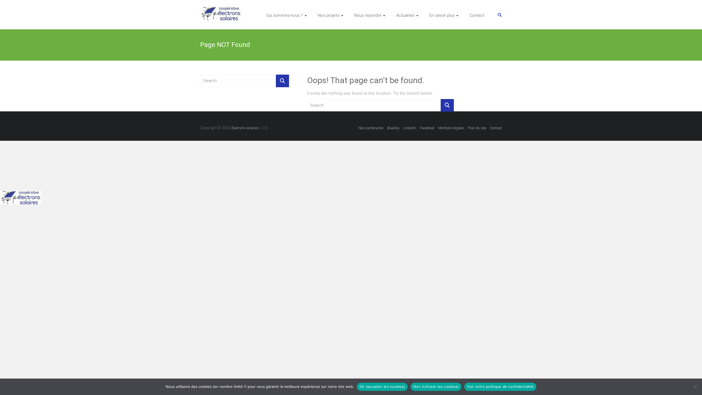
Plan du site (477, 128)
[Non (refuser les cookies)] (695, 387)
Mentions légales (451, 128)
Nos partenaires (371, 128)
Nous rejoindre (367, 15)
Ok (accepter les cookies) (382, 386)
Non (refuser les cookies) (436, 386)
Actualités (405, 15)
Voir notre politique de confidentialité (500, 386)
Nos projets (328, 15)
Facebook (427, 128)
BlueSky (393, 128)
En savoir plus (442, 15)
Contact (476, 15)
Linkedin (409, 128)
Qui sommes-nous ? (284, 15)
